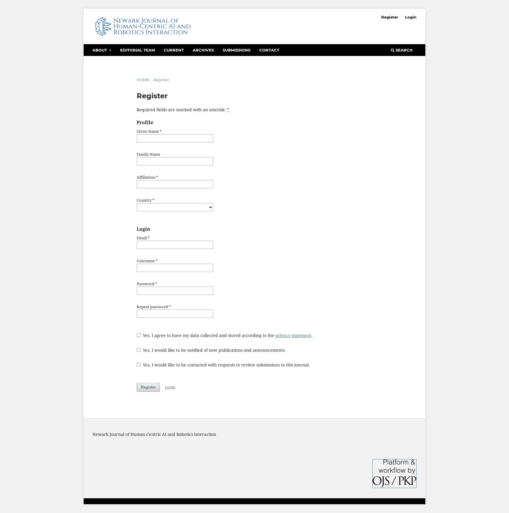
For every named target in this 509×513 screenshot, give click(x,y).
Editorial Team (137, 50)
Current (174, 50)
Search (403, 50)
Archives (203, 50)
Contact (269, 50)
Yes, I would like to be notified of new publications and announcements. (214, 350)
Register (389, 17)
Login (411, 17)
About (100, 50)
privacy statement (293, 335)
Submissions (236, 50)
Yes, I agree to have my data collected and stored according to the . (227, 335)
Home (143, 79)
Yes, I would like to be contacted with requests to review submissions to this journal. (226, 365)
